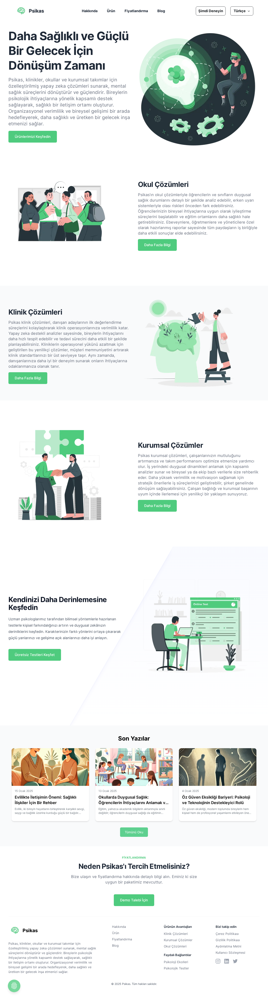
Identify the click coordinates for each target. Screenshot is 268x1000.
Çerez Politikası (227, 934)
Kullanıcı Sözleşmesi (230, 953)
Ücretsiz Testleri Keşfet (35, 655)
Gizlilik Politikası (228, 940)
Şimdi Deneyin (210, 11)
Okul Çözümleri (175, 946)
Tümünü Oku (134, 832)
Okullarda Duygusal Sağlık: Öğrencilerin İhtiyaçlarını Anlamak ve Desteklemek (133, 803)
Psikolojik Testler (176, 968)
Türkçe (240, 11)
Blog (161, 11)
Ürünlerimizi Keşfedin (33, 137)
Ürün (111, 11)
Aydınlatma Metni (228, 946)
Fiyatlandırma (136, 11)
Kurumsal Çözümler (178, 940)
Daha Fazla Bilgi (157, 245)
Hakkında (90, 11)
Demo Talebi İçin (134, 900)
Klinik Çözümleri (176, 934)
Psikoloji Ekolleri (176, 962)
